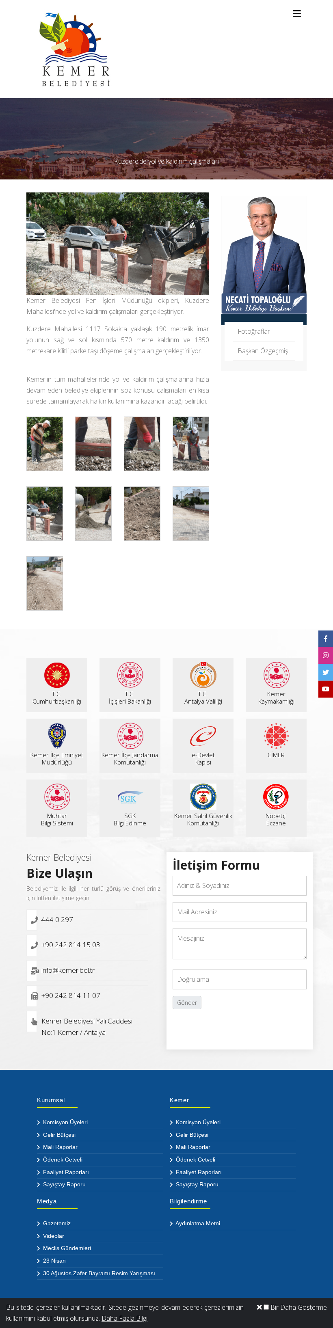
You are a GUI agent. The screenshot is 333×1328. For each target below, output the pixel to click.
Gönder (187, 1002)
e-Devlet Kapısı (203, 758)
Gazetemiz (56, 1223)
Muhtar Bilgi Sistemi (57, 819)
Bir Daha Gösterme (298, 1307)
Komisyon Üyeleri (64, 1122)
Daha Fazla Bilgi (124, 1318)
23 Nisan (53, 1260)
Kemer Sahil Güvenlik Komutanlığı (203, 819)
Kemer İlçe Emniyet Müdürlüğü (56, 758)
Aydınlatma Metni (197, 1223)
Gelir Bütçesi (58, 1134)
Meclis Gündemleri (66, 1248)
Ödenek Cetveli (61, 1159)
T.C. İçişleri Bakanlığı (130, 697)
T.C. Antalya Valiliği (203, 697)
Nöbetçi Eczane (276, 819)
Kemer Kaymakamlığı (276, 697)
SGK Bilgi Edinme (130, 819)
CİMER (276, 754)
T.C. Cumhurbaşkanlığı (56, 697)
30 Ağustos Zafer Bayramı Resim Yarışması (98, 1273)
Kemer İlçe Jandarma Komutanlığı (130, 758)
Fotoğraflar (254, 331)
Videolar (52, 1236)
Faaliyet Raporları (65, 1172)
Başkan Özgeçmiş (263, 350)
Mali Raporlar (59, 1147)
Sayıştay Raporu (63, 1184)
